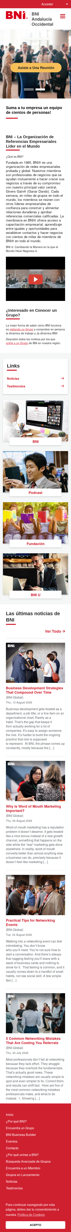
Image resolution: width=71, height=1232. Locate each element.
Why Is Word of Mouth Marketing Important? (33, 808)
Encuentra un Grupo (20, 1128)
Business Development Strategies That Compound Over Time (34, 689)
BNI (36, 441)
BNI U (35, 594)
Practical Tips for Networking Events (30, 922)
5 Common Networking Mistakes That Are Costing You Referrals (33, 1040)
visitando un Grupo (21, 329)
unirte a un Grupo (17, 343)
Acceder (47, 4)
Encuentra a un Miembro (23, 1168)
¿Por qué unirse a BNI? (22, 1154)
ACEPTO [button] (35, 1224)
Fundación (36, 543)
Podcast (35, 492)
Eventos (11, 1141)
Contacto (12, 1148)
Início (9, 1114)
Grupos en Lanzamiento (22, 1174)
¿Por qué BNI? (16, 1121)
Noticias (13, 378)
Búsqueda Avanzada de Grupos (28, 1161)
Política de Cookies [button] (31, 1214)
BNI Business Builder (21, 1134)
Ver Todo (53, 631)
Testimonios (16, 386)
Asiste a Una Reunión (36, 67)
